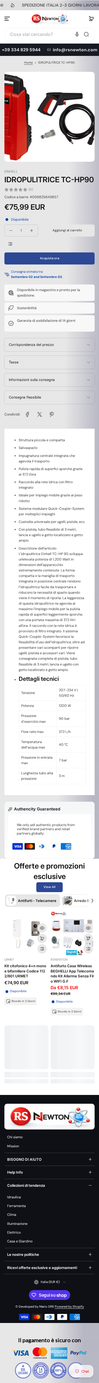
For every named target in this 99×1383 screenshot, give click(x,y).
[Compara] (10, 244)
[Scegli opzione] (88, 938)
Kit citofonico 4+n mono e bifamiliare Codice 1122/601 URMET (25, 971)
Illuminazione (17, 1224)
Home (28, 63)
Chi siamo (15, 1137)
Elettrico (14, 1232)
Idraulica (14, 1197)
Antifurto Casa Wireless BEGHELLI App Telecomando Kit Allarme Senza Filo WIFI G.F (72, 973)
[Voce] (77, 34)
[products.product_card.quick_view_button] (42, 928)
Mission (13, 1146)
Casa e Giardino (19, 1241)
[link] (27, 414)
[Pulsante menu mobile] (7, 18)
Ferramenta (16, 1206)
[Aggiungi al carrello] (42, 938)
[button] (91, 18)
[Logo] (49, 19)
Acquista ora (49, 258)
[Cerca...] (86, 34)
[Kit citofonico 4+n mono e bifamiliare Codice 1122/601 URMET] (26, 933)
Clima (11, 1215)
